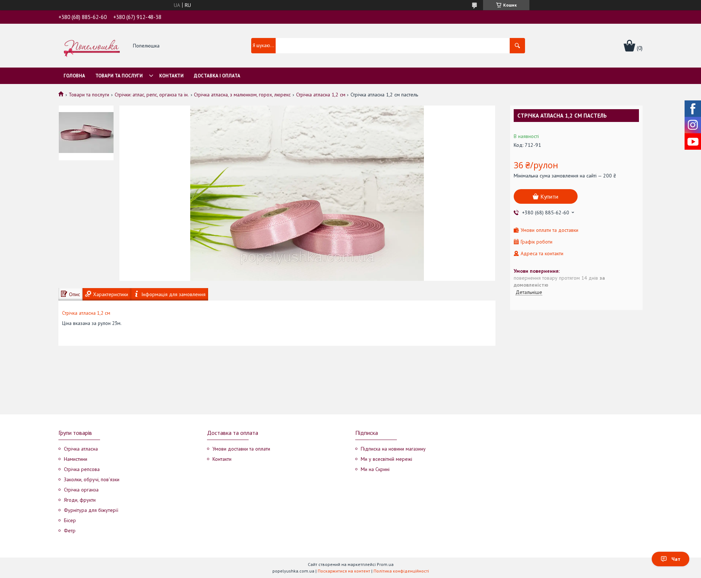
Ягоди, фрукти (80, 500)
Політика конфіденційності (401, 571)
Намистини (75, 459)
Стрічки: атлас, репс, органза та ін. (152, 94)
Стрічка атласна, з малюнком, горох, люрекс (242, 94)
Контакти (171, 76)
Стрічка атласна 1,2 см (320, 94)
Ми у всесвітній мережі (386, 459)
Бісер (70, 520)
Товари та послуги (119, 76)
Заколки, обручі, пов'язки (91, 479)
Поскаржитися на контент (344, 571)
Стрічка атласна (81, 448)
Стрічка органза (81, 489)
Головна (74, 76)
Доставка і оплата (217, 76)
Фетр (70, 530)
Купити (549, 196)
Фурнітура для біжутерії (91, 510)
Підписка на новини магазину (393, 448)
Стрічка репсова (82, 469)
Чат (676, 559)
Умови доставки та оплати (241, 448)
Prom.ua (385, 564)
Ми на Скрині (375, 469)
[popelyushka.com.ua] (92, 46)
